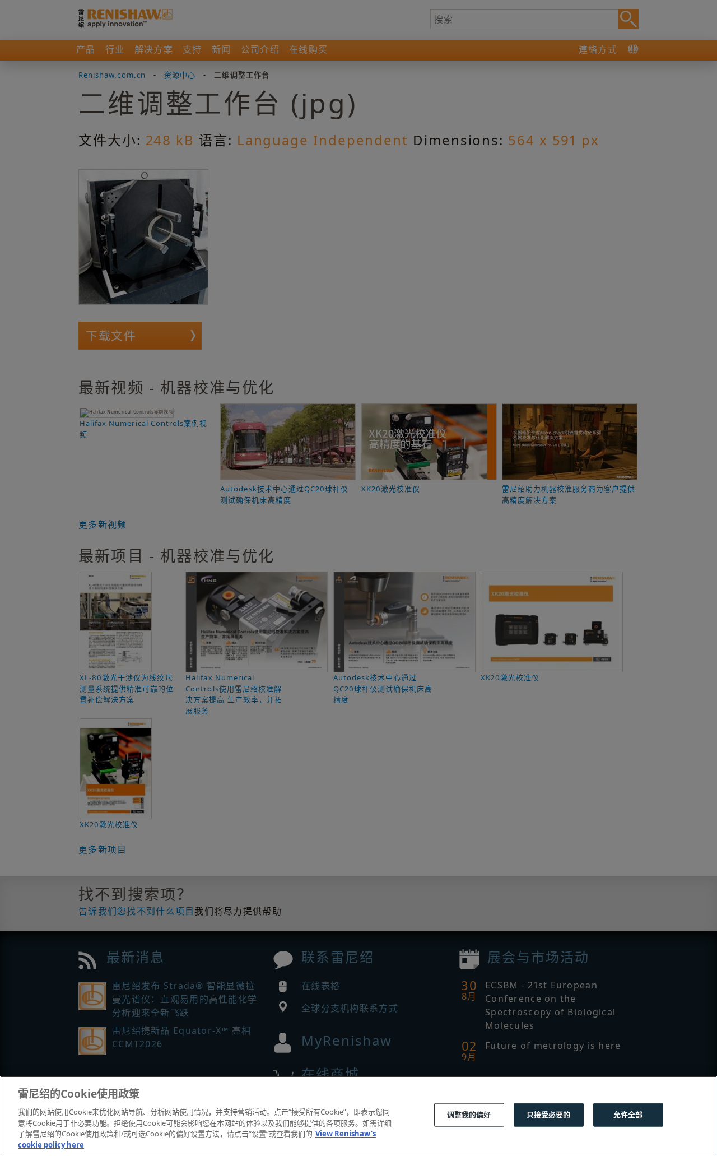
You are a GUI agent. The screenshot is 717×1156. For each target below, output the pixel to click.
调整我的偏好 (469, 1114)
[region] (358, 1116)
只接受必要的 (549, 1114)
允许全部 (628, 1114)
